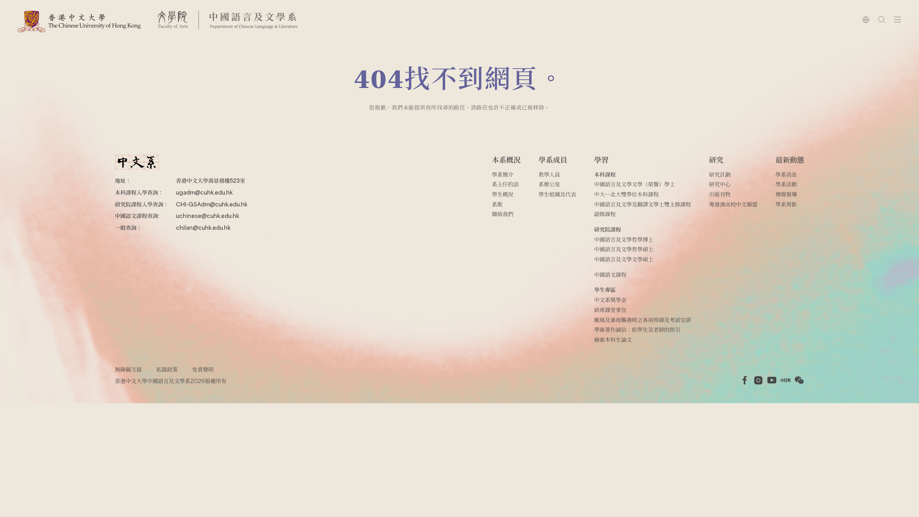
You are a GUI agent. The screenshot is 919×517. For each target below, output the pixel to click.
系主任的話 (505, 184)
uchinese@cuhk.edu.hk (207, 215)
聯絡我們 (502, 214)
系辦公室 (549, 184)
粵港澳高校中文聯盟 (733, 204)
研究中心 (720, 184)
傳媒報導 (786, 194)
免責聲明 (203, 369)
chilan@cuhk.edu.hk (203, 227)
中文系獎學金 (610, 299)
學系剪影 (786, 204)
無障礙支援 (128, 369)
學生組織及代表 (557, 194)
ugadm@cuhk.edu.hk (204, 192)
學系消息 (786, 174)
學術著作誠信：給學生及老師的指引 (637, 329)
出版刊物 (720, 194)
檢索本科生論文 (613, 339)
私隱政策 (167, 369)
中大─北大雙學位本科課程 (626, 194)
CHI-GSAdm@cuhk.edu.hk (211, 204)
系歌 (497, 204)
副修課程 (605, 214)
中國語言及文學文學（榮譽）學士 (634, 184)
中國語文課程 (610, 274)
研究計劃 (720, 174)
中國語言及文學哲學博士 (623, 239)
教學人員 (549, 174)
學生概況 (502, 194)
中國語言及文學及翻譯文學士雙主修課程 (642, 204)
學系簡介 (502, 174)
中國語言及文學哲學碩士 (623, 249)
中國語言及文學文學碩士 (623, 259)
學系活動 (786, 184)
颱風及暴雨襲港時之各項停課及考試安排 (642, 319)
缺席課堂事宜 (610, 309)
